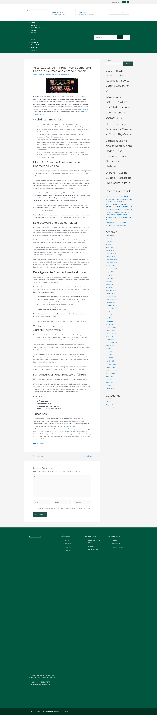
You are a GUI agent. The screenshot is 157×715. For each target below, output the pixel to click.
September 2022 (112, 373)
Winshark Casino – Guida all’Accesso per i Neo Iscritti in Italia (119, 177)
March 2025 (110, 287)
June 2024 (109, 315)
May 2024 (109, 318)
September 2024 (112, 306)
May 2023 (109, 355)
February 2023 (111, 364)
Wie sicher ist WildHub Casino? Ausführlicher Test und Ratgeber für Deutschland (117, 107)
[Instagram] (125, 2)
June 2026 (109, 241)
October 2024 (110, 303)
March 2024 (110, 324)
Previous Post (37, 456)
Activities (34, 47)
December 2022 (111, 370)
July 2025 (109, 275)
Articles (108, 402)
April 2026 (109, 247)
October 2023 (110, 339)
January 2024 (110, 330)
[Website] (82, 502)
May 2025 (109, 281)
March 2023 (110, 361)
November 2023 (111, 336)
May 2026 (109, 244)
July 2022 (109, 379)
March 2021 (110, 389)
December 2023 (111, 333)
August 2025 (110, 272)
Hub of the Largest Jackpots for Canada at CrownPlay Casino (119, 129)
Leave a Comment (39, 74)
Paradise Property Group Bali (116, 212)
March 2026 (110, 250)
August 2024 (110, 309)
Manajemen (110, 223)
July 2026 (109, 238)
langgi (108, 217)
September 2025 (112, 269)
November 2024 (111, 299)
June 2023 (109, 352)
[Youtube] (128, 2)
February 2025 (111, 290)
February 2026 (111, 253)
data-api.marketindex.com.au (74, 426)
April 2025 (109, 284)
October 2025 (110, 266)
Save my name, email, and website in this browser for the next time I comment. (63, 508)
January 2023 (110, 367)
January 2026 (110, 256)
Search (108, 60)
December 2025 (111, 260)
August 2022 (110, 376)
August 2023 (110, 345)
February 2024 (111, 327)
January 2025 (110, 293)
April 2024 (109, 321)
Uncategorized (52, 74)
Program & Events (112, 405)
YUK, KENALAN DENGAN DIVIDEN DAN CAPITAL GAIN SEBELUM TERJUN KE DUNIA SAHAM (119, 207)
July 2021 (109, 385)
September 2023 (112, 342)
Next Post (88, 456)
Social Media (35, 45)
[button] (119, 13)
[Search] (120, 37)
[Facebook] (123, 2)
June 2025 (109, 278)
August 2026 (110, 235)
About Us (34, 33)
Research (34, 42)
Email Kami (82, 12)
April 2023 (109, 358)
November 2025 (111, 263)
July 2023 (109, 349)
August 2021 (110, 382)
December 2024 (111, 296)
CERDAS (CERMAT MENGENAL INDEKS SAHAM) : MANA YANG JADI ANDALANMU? (119, 199)
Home (33, 40)
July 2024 (109, 312)
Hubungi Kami (57, 12)
